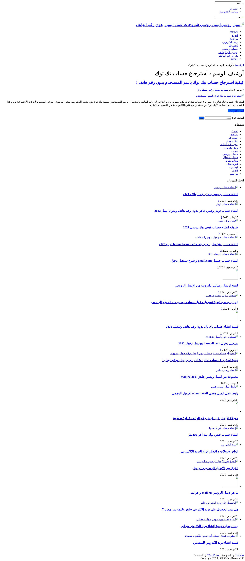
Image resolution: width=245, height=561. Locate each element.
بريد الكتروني (230, 42)
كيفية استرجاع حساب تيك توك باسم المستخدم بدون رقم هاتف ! (190, 82)
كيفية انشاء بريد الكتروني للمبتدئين (215, 542)
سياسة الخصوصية (228, 11)
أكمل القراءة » (236, 110)
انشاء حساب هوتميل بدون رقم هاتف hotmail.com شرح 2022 (198, 244)
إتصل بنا (234, 8)
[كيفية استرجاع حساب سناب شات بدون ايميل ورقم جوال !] (204, 353)
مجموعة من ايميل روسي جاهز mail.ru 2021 (209, 376)
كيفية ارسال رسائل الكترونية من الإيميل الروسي (206, 285)
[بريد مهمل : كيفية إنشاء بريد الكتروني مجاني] (217, 519)
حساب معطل (221, 89)
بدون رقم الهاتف (228, 52)
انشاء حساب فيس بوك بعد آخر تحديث (213, 434)
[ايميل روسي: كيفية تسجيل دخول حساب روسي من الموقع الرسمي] (221, 295)
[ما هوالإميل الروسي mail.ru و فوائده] (230, 485)
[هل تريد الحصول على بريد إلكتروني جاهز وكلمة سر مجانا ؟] (219, 502)
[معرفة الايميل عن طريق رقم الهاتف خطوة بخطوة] (230, 411)
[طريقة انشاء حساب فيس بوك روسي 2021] (227, 220)
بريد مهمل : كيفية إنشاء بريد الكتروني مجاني (209, 526)
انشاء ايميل (232, 141)
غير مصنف (206, 89)
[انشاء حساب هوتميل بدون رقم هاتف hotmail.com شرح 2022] (216, 237)
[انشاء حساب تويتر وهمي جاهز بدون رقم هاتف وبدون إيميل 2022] (227, 204)
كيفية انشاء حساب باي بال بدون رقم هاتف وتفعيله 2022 (202, 326)
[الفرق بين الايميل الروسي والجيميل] (217, 461)
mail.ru (234, 31)
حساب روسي (230, 48)
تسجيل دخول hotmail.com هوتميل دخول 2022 (208, 343)
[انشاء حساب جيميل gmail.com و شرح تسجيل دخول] (223, 253)
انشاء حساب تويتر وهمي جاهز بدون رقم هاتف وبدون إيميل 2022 (196, 210)
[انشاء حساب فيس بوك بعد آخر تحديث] (223, 427)
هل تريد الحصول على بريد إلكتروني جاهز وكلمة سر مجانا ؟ (200, 509)
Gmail (234, 58)
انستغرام (233, 137)
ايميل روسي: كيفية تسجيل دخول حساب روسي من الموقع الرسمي (194, 302)
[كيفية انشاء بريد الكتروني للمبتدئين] (211, 535)
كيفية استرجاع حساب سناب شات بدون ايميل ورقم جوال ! (200, 360)
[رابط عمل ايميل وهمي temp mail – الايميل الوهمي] (224, 386)
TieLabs (239, 555)
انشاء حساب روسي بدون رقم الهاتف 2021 (210, 194)
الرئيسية (239, 64)
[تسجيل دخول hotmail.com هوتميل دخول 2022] (222, 336)
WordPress (213, 555)
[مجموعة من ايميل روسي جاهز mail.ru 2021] (227, 370)
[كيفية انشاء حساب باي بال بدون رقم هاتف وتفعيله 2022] (230, 319)
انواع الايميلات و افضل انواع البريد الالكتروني (209, 451)
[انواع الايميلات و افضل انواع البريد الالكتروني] (229, 444)
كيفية (235, 35)
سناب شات (231, 160)
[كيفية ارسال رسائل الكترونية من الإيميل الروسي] (230, 278)
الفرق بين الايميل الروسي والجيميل (215, 468)
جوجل (234, 150)
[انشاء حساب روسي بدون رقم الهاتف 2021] (226, 187)
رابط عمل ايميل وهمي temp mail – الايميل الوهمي (205, 393)
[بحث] (243, 3)
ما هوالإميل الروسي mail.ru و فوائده (214, 492)
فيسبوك (233, 45)
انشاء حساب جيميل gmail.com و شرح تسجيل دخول (204, 260)
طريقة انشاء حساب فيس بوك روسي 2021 (210, 227)
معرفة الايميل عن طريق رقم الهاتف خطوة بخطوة (205, 418)
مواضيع (234, 38)
